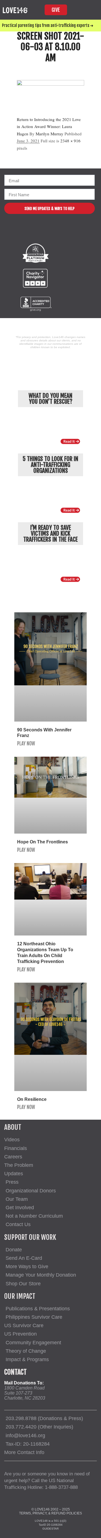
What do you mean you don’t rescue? (50, 398)
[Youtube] (59, 232)
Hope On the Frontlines (42, 841)
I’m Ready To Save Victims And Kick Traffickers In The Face (50, 533)
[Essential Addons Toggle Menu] (91, 10)
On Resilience (32, 1099)
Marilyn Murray (49, 133)
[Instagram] (45, 232)
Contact (15, 1372)
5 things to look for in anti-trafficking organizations (50, 464)
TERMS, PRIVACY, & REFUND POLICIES (50, 1513)
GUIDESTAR (50, 1528)
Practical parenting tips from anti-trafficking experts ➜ (47, 25)
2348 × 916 (70, 140)
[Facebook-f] (31, 232)
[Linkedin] (73, 232)
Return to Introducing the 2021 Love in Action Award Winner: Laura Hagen (49, 126)
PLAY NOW (26, 744)
